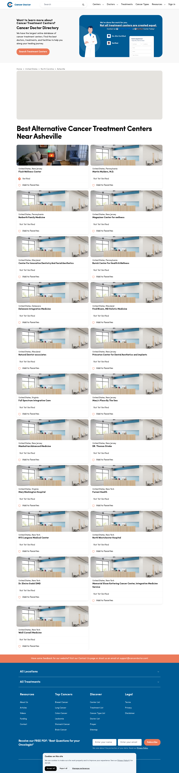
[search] (83, 4)
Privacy (128, 708)
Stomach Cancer (62, 724)
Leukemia (59, 719)
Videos (23, 713)
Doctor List (95, 719)
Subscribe (152, 742)
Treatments (127, 4)
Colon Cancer (61, 713)
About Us (24, 702)
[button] (89, 672)
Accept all (51, 768)
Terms (128, 702)
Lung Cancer (60, 708)
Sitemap (94, 730)
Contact (23, 724)
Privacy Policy (122, 761)
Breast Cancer (61, 702)
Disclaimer (130, 713)
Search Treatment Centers (33, 52)
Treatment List (96, 708)
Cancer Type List (97, 713)
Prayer (93, 724)
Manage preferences (81, 768)
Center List (95, 702)
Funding (23, 719)
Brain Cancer (61, 730)
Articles (23, 708)
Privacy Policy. (142, 748)
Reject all (63, 768)
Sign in (171, 4)
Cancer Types (142, 4)
